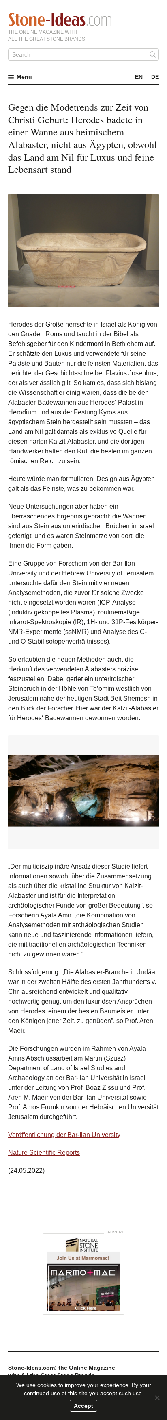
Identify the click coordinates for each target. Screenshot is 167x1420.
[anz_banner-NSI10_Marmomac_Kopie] (83, 1274)
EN (139, 77)
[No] (157, 1398)
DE (155, 77)
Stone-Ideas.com (60, 19)
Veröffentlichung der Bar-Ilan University (64, 1134)
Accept (83, 1406)
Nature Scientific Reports (44, 1152)
